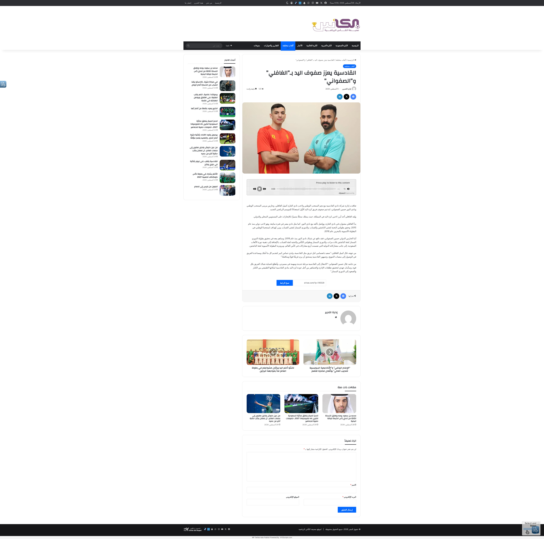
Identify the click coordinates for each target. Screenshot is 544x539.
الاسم (353, 485)
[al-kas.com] (336, 24)
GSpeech (342, 193)
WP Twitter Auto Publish (261, 537)
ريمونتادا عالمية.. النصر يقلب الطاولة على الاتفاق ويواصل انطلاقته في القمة (206, 98)
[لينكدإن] (340, 97)
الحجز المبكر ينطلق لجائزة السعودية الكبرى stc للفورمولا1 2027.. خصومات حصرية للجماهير (302, 418)
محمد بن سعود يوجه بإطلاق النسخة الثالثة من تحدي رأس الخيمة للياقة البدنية (340, 418)
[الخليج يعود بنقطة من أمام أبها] (227, 112)
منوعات (257, 46)
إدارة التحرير (346, 89)
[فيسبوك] (353, 97)
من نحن (209, 3)
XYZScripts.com (286, 537)
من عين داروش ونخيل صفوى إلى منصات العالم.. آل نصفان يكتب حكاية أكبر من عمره (265, 418)
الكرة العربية (326, 46)
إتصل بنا (188, 3)
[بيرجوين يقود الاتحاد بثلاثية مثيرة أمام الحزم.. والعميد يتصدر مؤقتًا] (227, 138)
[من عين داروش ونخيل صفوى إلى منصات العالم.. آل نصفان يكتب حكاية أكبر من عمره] (263, 403)
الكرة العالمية (311, 46)
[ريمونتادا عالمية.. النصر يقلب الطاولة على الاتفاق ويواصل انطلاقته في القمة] (227, 98)
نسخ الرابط (284, 283)
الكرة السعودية (342, 46)
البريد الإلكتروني (349, 497)
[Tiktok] (296, 3)
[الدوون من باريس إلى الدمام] (227, 190)
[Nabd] (300, 3)
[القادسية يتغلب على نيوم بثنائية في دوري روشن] (227, 165)
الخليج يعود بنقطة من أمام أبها (204, 108)
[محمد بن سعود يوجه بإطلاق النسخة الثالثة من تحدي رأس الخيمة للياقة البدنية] (339, 403)
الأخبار (299, 46)
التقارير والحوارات (271, 46)
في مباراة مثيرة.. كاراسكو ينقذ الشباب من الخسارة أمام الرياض (205, 83)
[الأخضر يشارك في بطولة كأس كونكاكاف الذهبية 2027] (227, 177)
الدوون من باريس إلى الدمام (206, 186)
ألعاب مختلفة (288, 46)
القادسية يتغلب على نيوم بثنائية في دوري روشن (204, 163)
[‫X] (346, 97)
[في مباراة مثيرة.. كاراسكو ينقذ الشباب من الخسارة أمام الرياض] (227, 85)
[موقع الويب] (336, 317)
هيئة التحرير (198, 3)
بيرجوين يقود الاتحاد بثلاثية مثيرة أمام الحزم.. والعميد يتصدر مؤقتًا (204, 136)
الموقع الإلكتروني (292, 497)
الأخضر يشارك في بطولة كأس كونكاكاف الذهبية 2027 (205, 175)
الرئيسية (218, 3)
